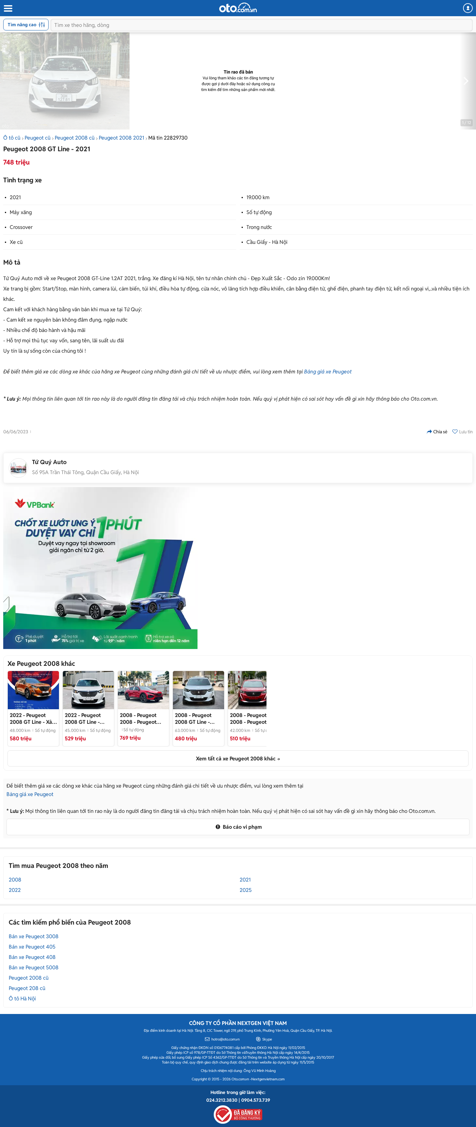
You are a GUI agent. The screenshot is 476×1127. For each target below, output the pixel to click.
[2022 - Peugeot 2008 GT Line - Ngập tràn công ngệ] (88, 690)
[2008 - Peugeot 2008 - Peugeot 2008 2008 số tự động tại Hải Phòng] (253, 690)
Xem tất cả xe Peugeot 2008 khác (236, 758)
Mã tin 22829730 (167, 137)
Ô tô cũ (11, 137)
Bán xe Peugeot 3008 (34, 936)
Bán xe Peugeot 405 (32, 946)
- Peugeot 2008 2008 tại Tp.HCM (138, 718)
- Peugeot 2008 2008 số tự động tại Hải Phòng (252, 718)
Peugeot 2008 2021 (121, 137)
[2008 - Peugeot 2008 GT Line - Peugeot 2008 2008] (198, 690)
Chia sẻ (440, 432)
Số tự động (259, 212)
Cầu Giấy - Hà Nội (267, 242)
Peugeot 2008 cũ (75, 137)
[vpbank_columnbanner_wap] (100, 568)
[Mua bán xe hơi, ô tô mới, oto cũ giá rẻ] (238, 7)
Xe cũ (16, 242)
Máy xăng (21, 212)
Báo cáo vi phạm (241, 827)
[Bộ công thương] (238, 1113)
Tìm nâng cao (22, 25)
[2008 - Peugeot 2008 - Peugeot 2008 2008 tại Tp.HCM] (143, 690)
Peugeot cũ (38, 137)
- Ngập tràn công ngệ (88, 718)
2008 (15, 879)
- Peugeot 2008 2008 (198, 718)
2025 (246, 890)
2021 (15, 197)
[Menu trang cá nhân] (468, 8)
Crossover (21, 227)
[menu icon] (7, 9)
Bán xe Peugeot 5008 (34, 967)
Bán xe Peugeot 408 (32, 957)
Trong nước (259, 227)
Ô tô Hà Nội (22, 998)
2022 (15, 890)
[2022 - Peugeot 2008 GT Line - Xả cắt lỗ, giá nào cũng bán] (33, 690)
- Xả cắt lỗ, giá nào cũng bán (33, 718)
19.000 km (257, 197)
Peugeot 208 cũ (27, 988)
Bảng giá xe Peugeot (328, 371)
